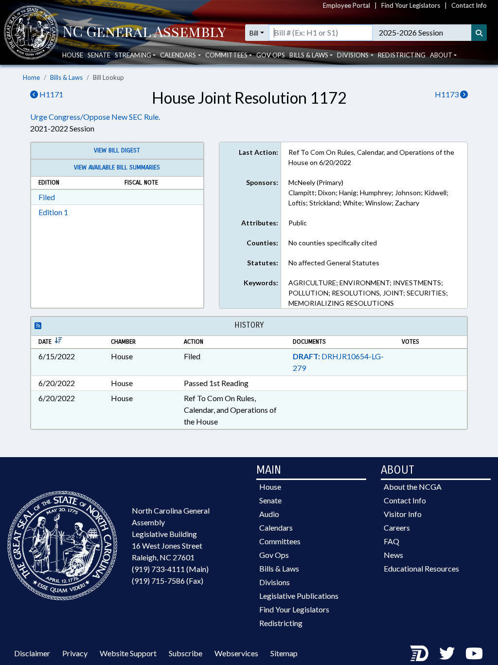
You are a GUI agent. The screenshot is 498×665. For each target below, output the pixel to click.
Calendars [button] (178, 55)
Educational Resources (421, 568)
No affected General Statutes (333, 263)
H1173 (447, 94)
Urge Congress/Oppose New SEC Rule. (95, 116)
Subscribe (185, 653)
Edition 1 (53, 212)
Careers (397, 527)
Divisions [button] (353, 55)
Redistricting (402, 55)
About (441, 55)
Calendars (276, 527)
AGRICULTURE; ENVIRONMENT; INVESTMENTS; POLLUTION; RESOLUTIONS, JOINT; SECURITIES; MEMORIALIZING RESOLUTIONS (368, 292)
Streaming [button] (133, 55)
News (393, 554)
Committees (280, 541)
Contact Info (469, 5)
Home (31, 77)
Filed (46, 197)
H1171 (50, 94)
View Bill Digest (117, 150)
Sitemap (284, 653)
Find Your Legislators (410, 5)
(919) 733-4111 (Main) (170, 568)
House (72, 55)
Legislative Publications (298, 595)
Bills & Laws (66, 77)
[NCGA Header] (144, 32)
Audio (269, 513)
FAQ (391, 541)
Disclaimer (32, 653)
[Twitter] (447, 653)
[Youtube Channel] (474, 653)
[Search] (479, 32)
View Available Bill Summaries (117, 167)
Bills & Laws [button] (308, 55)
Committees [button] (226, 55)
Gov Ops (270, 55)
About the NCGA (413, 486)
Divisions (274, 582)
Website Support (128, 653)
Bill (253, 33)
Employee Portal (346, 5)
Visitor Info (403, 513)
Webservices (236, 653)
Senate (99, 55)
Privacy (75, 653)
